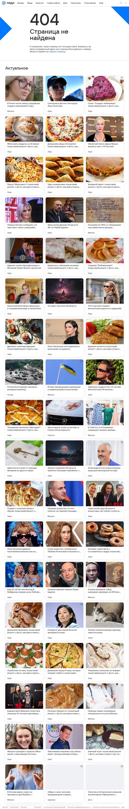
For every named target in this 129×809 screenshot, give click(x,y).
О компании (14, 807)
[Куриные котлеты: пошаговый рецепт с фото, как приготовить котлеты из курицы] (105, 338)
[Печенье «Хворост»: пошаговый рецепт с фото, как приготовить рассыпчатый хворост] (64, 702)
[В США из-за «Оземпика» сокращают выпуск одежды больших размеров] (105, 419)
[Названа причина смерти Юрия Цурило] (64, 581)
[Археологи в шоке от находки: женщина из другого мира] (24, 459)
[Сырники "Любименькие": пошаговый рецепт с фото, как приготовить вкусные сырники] (105, 257)
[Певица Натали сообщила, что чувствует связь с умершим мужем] (24, 216)
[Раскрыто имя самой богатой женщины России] (64, 621)
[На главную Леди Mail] (10, 3)
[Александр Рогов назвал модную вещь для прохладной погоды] (105, 459)
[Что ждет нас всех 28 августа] (64, 297)
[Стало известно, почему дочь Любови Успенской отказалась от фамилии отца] (64, 540)
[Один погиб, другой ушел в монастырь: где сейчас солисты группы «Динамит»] (105, 500)
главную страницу (57, 51)
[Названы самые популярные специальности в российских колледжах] (105, 702)
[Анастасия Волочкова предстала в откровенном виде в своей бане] (24, 297)
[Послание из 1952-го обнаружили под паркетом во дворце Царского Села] (105, 216)
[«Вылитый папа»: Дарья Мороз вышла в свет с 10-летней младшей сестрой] (105, 135)
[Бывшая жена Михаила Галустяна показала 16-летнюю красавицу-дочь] (24, 702)
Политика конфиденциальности (78, 807)
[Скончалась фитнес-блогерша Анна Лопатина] (64, 95)
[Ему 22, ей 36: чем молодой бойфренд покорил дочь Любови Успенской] (24, 581)
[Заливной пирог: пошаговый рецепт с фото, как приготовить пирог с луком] (105, 176)
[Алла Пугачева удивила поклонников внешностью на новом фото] (24, 540)
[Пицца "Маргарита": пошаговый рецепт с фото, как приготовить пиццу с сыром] (24, 176)
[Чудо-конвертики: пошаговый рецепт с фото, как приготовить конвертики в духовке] (64, 176)
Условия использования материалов (105, 807)
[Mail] (4, 3)
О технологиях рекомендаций (54, 807)
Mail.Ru (5, 807)
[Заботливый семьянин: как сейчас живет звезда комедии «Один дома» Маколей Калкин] (64, 743)
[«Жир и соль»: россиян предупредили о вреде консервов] (64, 783)
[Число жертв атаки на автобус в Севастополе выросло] (64, 419)
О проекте (37, 807)
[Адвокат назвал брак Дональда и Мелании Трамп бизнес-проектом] (24, 257)
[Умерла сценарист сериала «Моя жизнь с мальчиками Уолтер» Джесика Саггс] (24, 743)
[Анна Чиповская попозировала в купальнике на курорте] (64, 338)
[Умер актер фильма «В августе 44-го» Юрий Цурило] (64, 216)
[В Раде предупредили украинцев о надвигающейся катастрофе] (64, 378)
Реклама (24, 807)
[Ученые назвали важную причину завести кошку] (105, 621)
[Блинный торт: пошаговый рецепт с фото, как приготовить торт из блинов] (105, 743)
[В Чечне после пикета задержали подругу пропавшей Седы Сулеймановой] (24, 95)
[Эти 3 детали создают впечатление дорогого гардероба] (105, 297)
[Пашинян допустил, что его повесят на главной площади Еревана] (64, 500)
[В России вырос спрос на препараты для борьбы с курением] (24, 783)
